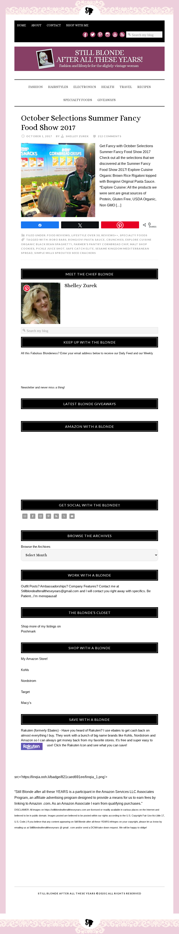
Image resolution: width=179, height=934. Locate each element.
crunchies (115, 239)
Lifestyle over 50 (85, 235)
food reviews (58, 235)
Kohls (25, 670)
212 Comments (109, 136)
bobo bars (58, 239)
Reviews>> (109, 235)
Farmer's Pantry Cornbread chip (101, 244)
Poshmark (28, 631)
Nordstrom (28, 681)
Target (25, 692)
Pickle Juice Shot (50, 248)
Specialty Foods (133, 235)
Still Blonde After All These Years (89, 62)
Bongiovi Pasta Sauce (86, 239)
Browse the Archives (35, 546)
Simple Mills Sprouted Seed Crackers (65, 253)
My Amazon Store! (34, 659)
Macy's (26, 703)
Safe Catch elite (80, 248)
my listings (48, 626)
